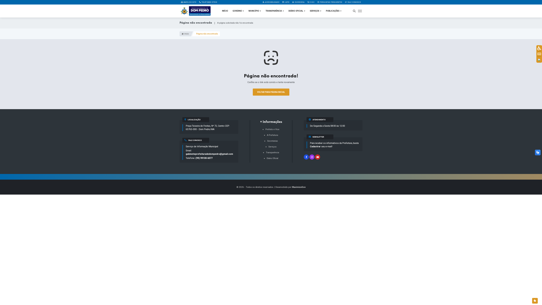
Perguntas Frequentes (330, 2)
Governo (237, 11)
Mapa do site (189, 2)
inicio (186, 34)
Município (254, 11)
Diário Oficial (296, 11)
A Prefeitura (272, 135)
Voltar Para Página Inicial (271, 92)
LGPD (287, 2)
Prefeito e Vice (272, 129)
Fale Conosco (354, 2)
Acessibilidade (272, 2)
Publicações (332, 11)
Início (225, 11)
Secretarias (272, 141)
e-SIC (312, 2)
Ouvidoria (299, 2)
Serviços (314, 11)
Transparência (274, 11)
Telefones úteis (209, 2)
